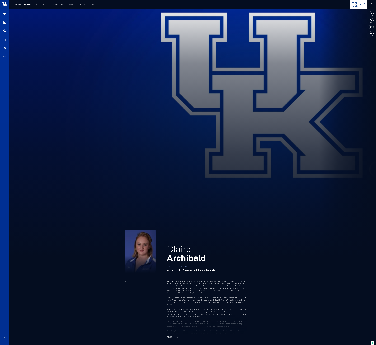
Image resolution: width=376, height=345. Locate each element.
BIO (126, 281)
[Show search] (371, 4)
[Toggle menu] (4, 337)
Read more (171, 337)
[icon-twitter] (371, 20)
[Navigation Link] (5, 14)
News (71, 4)
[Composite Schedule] (4, 22)
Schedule (81, 4)
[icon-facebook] (371, 13)
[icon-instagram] (371, 27)
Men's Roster (41, 4)
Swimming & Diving (23, 4)
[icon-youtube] (371, 33)
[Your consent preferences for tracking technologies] (372, 343)
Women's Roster (57, 4)
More (92, 4)
